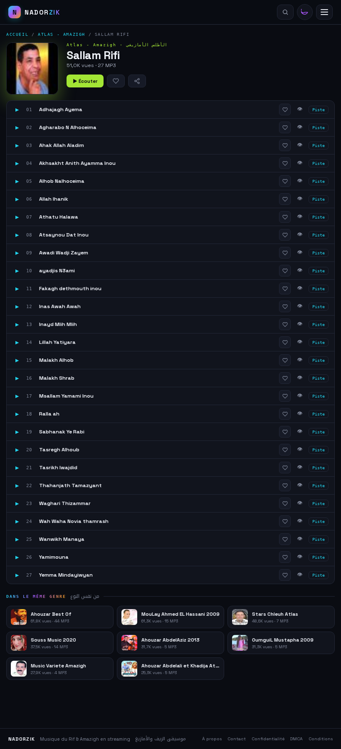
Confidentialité (268, 739)
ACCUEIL (17, 34)
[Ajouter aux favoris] (116, 81)
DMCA (296, 739)
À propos (212, 739)
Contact (236, 739)
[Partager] (137, 81)
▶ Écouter (85, 81)
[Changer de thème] (305, 12)
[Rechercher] (285, 12)
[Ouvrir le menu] (324, 12)
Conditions (321, 739)
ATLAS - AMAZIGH (61, 34)
